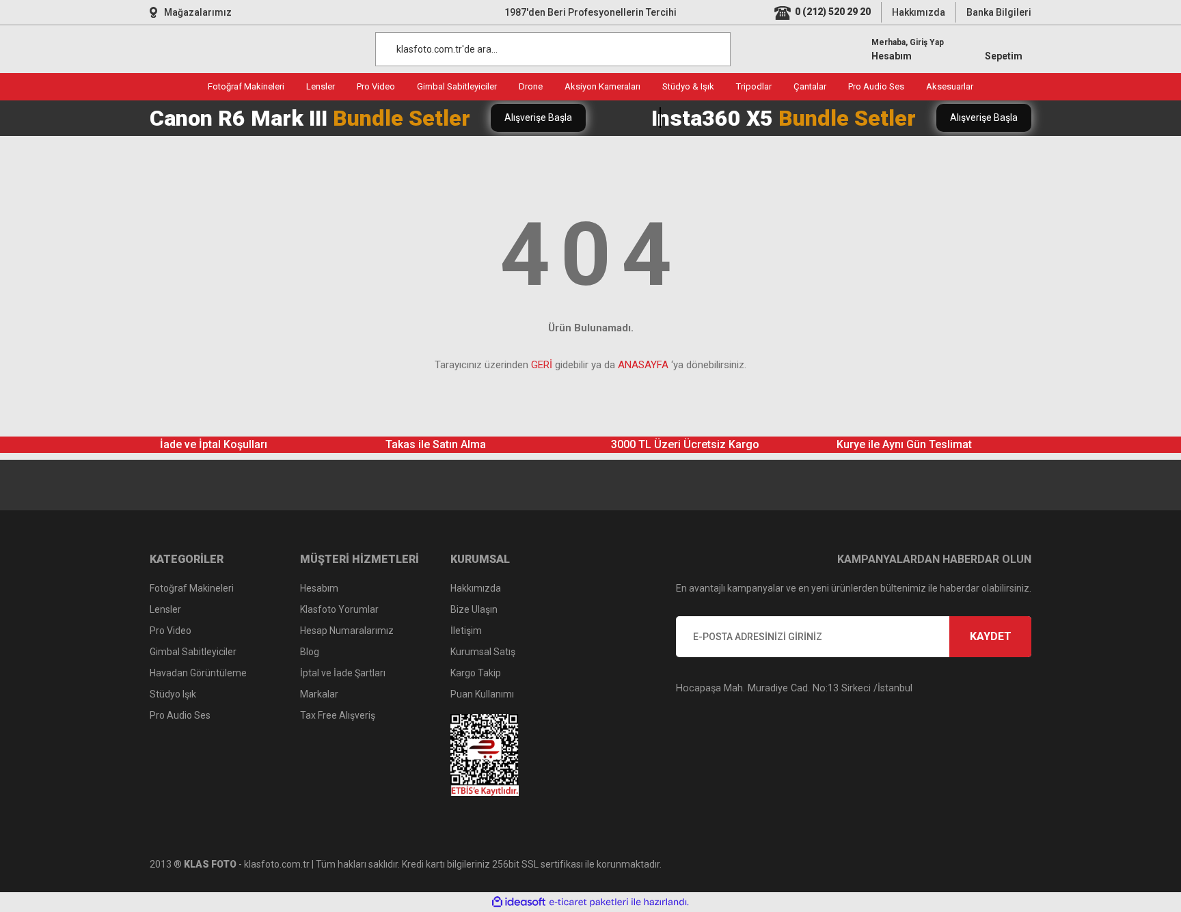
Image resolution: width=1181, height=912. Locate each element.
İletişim (466, 630)
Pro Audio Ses (180, 715)
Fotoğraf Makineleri (192, 588)
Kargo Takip (475, 672)
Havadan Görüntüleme (198, 672)
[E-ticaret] (589, 902)
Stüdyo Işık (173, 694)
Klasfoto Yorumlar (339, 609)
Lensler (165, 609)
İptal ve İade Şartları (342, 672)
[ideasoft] (518, 902)
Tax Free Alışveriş (337, 715)
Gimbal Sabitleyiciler (193, 651)
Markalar (319, 694)
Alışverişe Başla (538, 117)
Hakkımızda (918, 12)
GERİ (541, 365)
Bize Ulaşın (474, 609)
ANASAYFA (643, 365)
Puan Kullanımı (482, 694)
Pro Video (170, 630)
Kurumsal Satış (482, 651)
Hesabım (319, 588)
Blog (309, 651)
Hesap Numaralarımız (347, 630)
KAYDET (991, 636)
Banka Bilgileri (998, 12)
